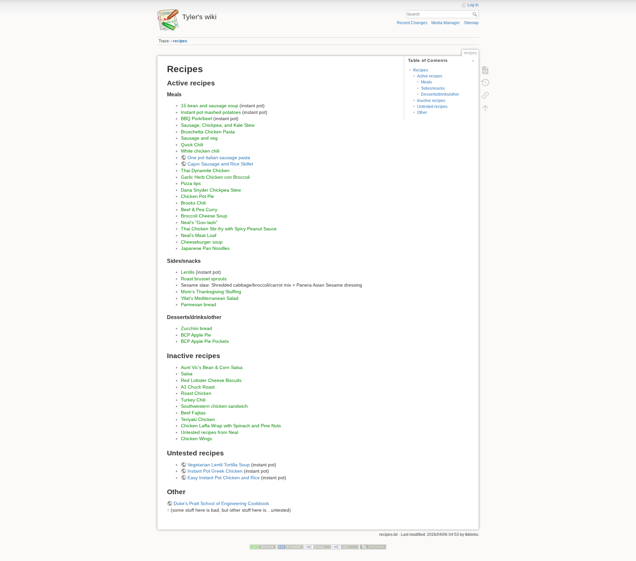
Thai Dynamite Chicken (205, 170)
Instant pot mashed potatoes (211, 112)
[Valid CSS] (345, 546)
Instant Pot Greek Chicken (214, 471)
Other (422, 112)
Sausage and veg (199, 138)
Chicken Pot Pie (197, 196)
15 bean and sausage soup (209, 105)
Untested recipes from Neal (209, 432)
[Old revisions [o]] (485, 82)
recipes (180, 41)
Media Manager (445, 23)
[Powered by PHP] (290, 546)
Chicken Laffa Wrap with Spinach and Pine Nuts (231, 425)
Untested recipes (432, 106)
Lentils (187, 272)
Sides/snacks (433, 88)
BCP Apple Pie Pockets (205, 341)
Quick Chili (192, 144)
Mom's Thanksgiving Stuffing (211, 291)
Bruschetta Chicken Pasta (208, 131)
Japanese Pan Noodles (205, 248)
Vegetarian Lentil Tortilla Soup (218, 464)
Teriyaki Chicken (198, 419)
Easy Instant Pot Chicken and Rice (223, 477)
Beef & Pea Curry (199, 209)
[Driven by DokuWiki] (373, 546)
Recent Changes (412, 23)
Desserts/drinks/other (440, 94)
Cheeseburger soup (202, 242)
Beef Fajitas (193, 412)
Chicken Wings (196, 438)
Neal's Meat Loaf (198, 235)
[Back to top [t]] (485, 108)
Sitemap (471, 23)
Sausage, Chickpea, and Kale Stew (217, 125)
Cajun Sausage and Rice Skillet (220, 163)
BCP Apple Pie (196, 335)
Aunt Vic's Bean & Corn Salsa (211, 367)
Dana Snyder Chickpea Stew (211, 190)
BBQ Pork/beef (196, 118)
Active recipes (429, 76)
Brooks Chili (193, 203)
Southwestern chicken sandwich (214, 406)
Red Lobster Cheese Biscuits (211, 380)
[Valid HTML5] (318, 546)
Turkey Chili (193, 399)
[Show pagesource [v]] (485, 70)
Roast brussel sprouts (204, 278)
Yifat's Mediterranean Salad (209, 298)
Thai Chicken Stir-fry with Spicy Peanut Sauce (229, 228)
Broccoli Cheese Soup (204, 215)
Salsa (186, 373)
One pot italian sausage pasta (218, 157)
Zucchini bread (196, 328)
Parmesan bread (198, 304)
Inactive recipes (431, 100)
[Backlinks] (485, 95)
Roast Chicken (196, 393)
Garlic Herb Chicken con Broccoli (215, 177)
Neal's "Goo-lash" (199, 222)
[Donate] (263, 546)
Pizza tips (191, 183)
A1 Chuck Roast (198, 387)
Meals (426, 82)
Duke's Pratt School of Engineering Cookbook (221, 503)
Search (475, 14)
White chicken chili (200, 151)
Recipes (420, 70)
